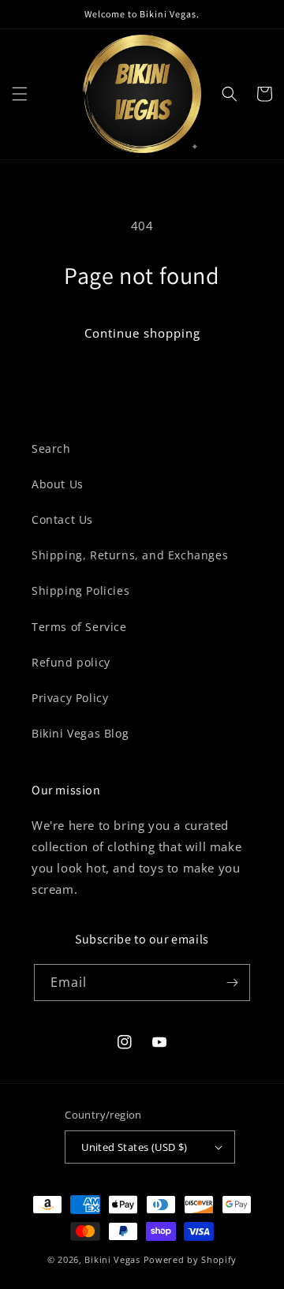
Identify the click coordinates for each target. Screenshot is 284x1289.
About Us (58, 483)
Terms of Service (79, 626)
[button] (19, 94)
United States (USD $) (134, 1147)
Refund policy (71, 662)
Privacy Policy (70, 697)
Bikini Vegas (112, 1259)
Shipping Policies (80, 590)
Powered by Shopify (190, 1259)
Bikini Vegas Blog (80, 733)
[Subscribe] (232, 982)
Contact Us (62, 519)
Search (51, 448)
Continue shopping (142, 333)
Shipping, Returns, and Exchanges (130, 554)
